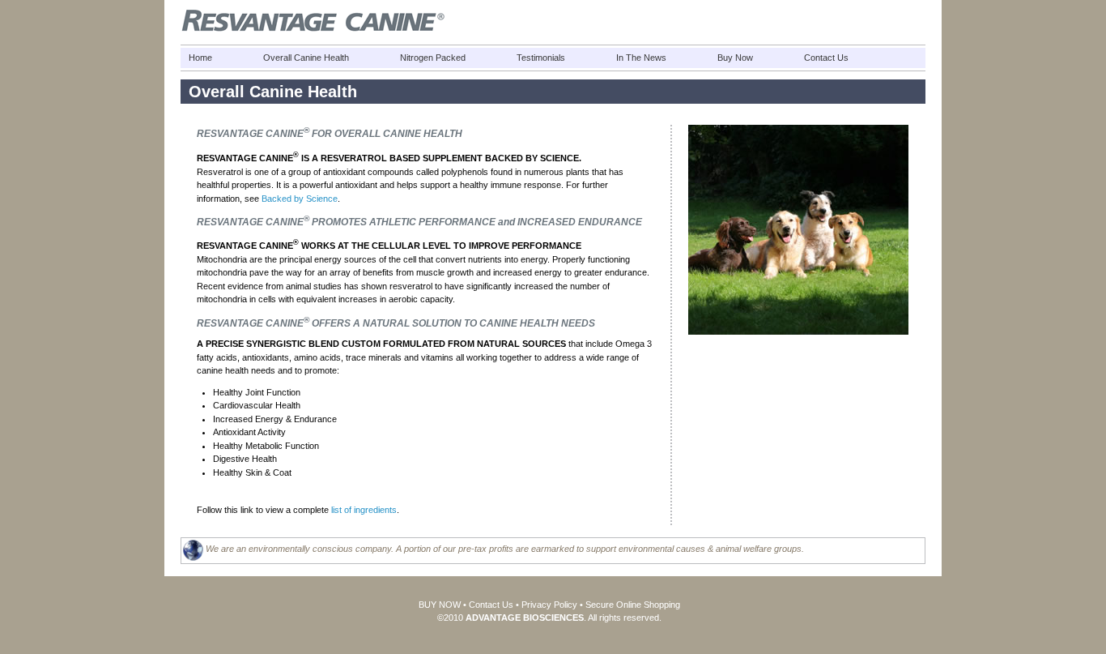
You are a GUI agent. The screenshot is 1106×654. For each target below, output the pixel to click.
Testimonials (541, 57)
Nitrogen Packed (433, 57)
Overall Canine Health (306, 57)
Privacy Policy (549, 604)
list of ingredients (364, 510)
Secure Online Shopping (632, 604)
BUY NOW (440, 604)
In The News (641, 57)
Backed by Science (300, 198)
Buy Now (735, 57)
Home (200, 57)
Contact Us (826, 57)
